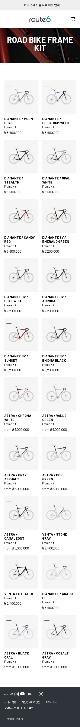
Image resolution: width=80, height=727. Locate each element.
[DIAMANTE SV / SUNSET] (21, 335)
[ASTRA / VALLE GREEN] (59, 394)
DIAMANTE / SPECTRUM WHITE (56, 121)
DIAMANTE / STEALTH (13, 180)
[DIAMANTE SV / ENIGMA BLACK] (59, 335)
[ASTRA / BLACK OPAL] (21, 632)
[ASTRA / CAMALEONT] (21, 513)
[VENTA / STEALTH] (21, 572)
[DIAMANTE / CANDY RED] (21, 216)
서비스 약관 (10, 702)
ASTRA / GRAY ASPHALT (15, 477)
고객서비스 (51, 702)
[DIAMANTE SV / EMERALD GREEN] (59, 216)
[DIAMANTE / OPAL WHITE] (59, 156)
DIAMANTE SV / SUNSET (16, 358)
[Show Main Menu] (7, 19)
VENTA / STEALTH (18, 594)
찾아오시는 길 (11, 707)
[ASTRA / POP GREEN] (59, 453)
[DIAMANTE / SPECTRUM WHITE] (59, 97)
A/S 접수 (28, 707)
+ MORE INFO (13, 719)
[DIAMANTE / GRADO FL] (59, 572)
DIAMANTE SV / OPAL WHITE (16, 299)
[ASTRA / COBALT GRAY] (59, 632)
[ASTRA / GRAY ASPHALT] (21, 453)
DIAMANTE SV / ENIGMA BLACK (54, 358)
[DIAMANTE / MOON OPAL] (21, 97)
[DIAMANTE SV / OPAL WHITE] (21, 275)
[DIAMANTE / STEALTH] (21, 156)
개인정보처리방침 (31, 702)
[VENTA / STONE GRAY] (59, 513)
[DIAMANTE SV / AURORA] (59, 275)
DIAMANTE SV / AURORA (54, 299)
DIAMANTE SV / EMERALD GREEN (55, 239)
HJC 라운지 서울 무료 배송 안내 (40, 5)
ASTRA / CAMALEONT (14, 536)
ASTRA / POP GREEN (52, 477)
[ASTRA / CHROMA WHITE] (21, 394)
